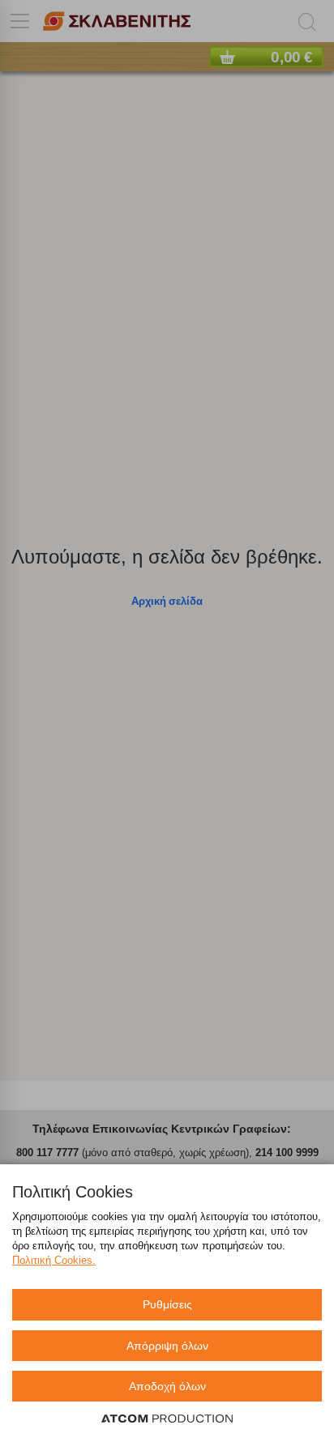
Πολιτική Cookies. (54, 1260)
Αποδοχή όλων (167, 1386)
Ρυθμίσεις (167, 1304)
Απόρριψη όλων (167, 1345)
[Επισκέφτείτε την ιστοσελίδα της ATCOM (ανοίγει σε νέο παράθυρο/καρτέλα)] (167, 1419)
